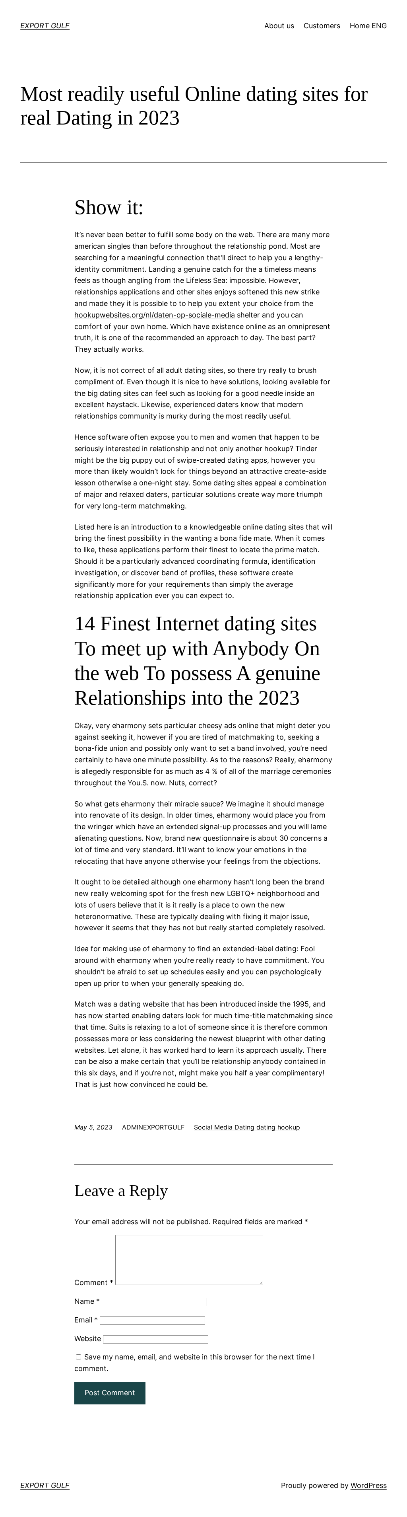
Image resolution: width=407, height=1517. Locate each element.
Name (87, 1301)
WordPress (369, 1485)
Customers (322, 25)
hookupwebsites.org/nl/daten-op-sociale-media (154, 315)
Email (86, 1320)
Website (87, 1338)
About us (279, 25)
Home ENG (368, 25)
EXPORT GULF (45, 25)
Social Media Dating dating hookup (247, 1127)
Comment (93, 1282)
